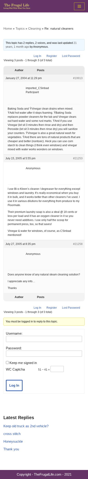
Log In (37, 56)
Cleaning (34, 28)
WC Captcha (15, 369)
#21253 (78, 158)
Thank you (11, 449)
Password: (14, 348)
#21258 (78, 244)
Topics (20, 28)
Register (51, 56)
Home (7, 28)
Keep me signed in (23, 363)
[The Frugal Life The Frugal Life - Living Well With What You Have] (16, 6)
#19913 (78, 78)
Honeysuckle (13, 441)
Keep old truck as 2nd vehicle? (26, 426)
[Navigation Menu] (79, 6)
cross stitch (12, 434)
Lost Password (71, 56)
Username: (14, 333)
